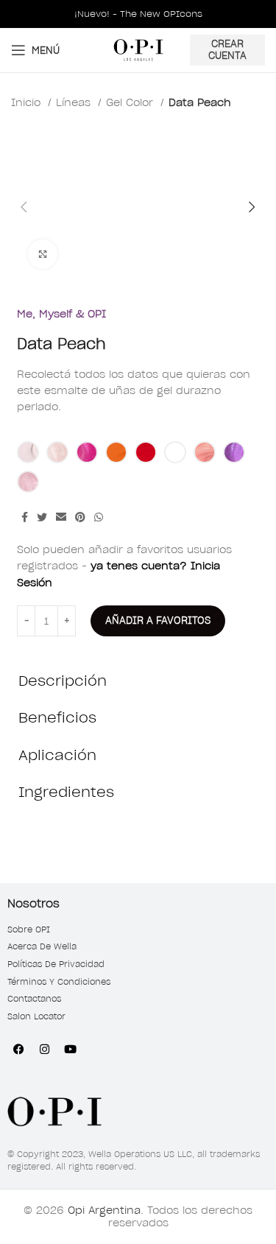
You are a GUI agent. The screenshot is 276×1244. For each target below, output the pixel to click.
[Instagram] (44, 1049)
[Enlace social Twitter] (42, 517)
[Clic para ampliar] (42, 254)
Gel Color (131, 102)
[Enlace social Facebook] (24, 517)
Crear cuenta (227, 50)
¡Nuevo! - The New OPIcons (138, 13)
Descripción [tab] (62, 680)
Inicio (27, 102)
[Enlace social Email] (61, 517)
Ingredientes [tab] (66, 792)
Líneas (75, 102)
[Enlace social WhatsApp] (98, 517)
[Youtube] (70, 1049)
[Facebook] (18, 1049)
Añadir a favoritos (157, 620)
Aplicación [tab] (57, 755)
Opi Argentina (104, 1210)
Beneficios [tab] (57, 717)
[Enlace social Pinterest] (80, 517)
